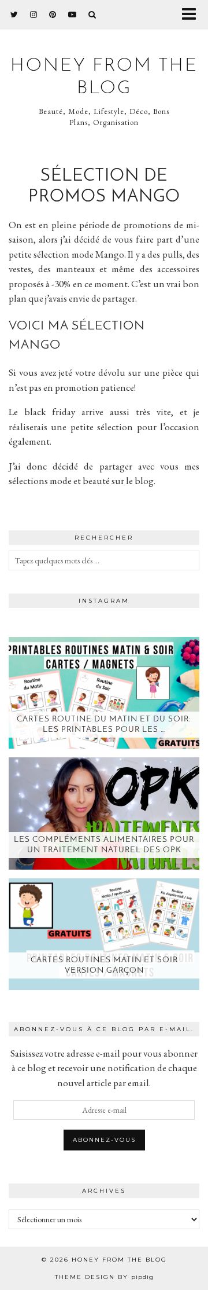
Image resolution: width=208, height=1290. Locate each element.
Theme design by (104, 1277)
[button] (192, 15)
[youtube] (72, 14)
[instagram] (34, 14)
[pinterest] (53, 14)
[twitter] (14, 14)
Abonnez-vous (104, 1140)
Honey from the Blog (119, 1259)
